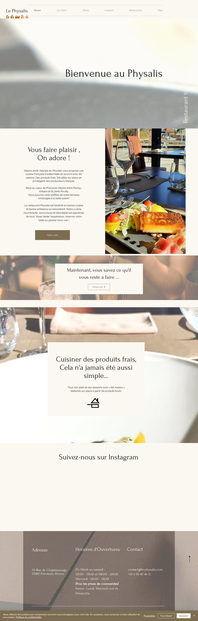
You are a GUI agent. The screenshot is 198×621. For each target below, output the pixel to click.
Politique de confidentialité (28, 617)
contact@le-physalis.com (145, 569)
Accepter (183, 615)
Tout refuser (166, 615)
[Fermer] (194, 616)
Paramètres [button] (149, 615)
